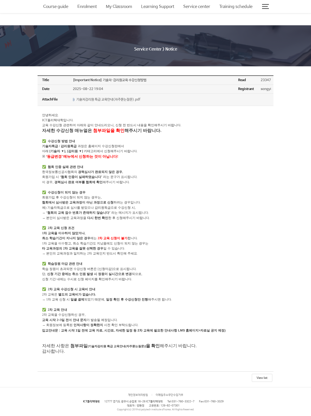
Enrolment (87, 6)
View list (262, 378)
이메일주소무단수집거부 (169, 395)
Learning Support (157, 6)
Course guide (55, 6)
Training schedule (235, 6)
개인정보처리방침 (138, 395)
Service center (196, 6)
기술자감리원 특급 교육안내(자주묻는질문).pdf (108, 99)
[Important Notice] (88, 80)
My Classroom (119, 6)
